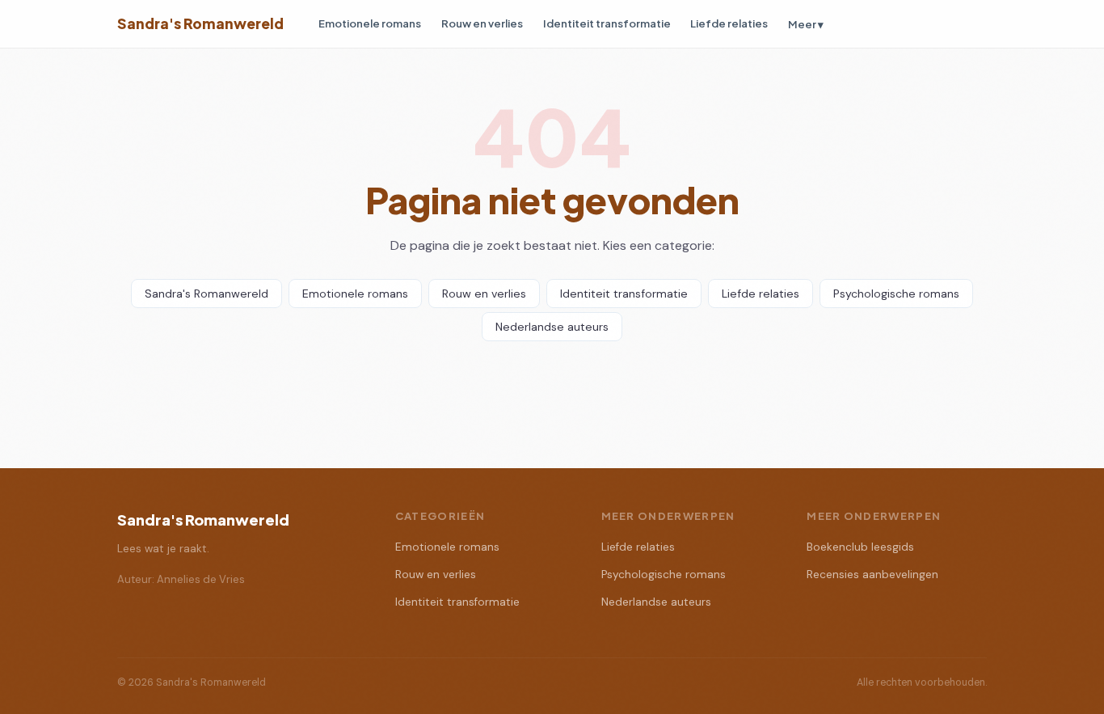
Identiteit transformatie (607, 23)
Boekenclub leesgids (860, 547)
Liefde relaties (729, 23)
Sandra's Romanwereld (200, 23)
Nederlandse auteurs (552, 326)
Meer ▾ (806, 24)
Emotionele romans (369, 23)
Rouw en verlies (482, 23)
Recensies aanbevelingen (872, 574)
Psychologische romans (896, 293)
